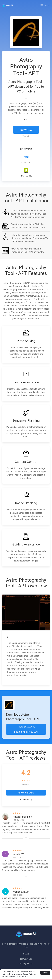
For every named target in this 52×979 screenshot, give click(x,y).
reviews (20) (26, 799)
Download (26, 130)
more (26, 119)
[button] (45, 5)
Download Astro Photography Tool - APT (26, 729)
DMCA (26, 954)
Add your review (26, 793)
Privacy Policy (26, 963)
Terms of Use (26, 959)
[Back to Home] (7, 5)
